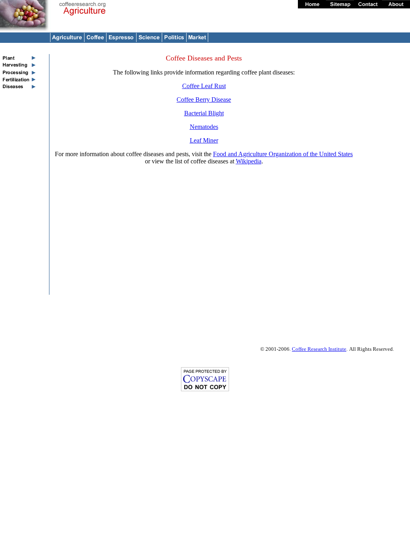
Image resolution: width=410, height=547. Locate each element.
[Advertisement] (384, 174)
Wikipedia (248, 161)
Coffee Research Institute (319, 349)
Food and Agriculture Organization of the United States (283, 154)
